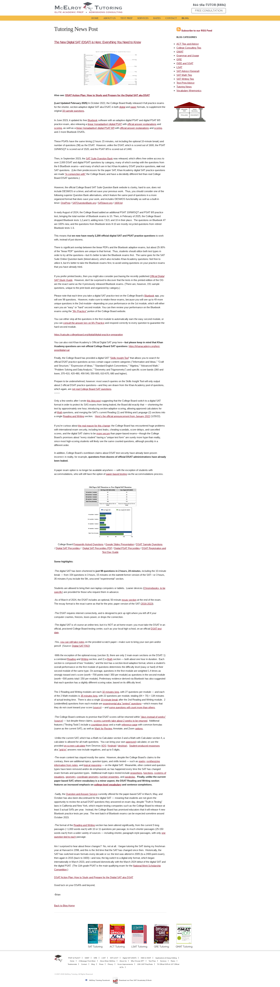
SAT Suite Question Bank (99, 158)
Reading (71, 659)
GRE (179, 59)
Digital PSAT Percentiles (127, 548)
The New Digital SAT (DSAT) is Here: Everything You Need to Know (97, 42)
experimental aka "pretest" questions (122, 703)
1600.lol (118, 203)
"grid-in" (63, 749)
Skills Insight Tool (119, 358)
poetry (142, 761)
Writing (84, 659)
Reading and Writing (73, 416)
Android (112, 745)
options (139, 728)
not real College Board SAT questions (91, 389)
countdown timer (99, 724)
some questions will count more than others (132, 707)
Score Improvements (125, 964)
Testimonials (72, 964)
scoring (58, 128)
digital (122, 107)
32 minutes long (110, 691)
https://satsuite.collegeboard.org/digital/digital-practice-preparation (88, 334)
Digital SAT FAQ (80, 645)
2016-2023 (146, 603)
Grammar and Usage (187, 55)
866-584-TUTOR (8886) (209, 4)
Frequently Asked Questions (88, 544)
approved (131, 741)
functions (148, 773)
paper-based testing (116, 474)
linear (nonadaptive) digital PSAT (105, 124)
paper (133, 107)
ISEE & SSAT (146, 958)
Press (101, 964)
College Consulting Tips (188, 47)
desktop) (122, 745)
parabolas (130, 776)
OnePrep (65, 203)
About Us (123, 961)
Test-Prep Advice (185, 82)
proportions (136, 773)
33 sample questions (73, 110)
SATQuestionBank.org (84, 203)
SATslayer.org (105, 203)
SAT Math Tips (184, 75)
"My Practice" (79, 311)
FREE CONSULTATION (208, 10)
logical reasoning (92, 765)
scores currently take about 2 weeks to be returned (120, 720)
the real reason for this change (94, 425)
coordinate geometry (87, 776)
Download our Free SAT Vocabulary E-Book (135, 980)
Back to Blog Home (64, 905)
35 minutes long (89, 695)
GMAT (179, 51)
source (97, 707)
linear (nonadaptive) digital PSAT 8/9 (95, 128)
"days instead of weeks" (153, 716)
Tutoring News (184, 86)
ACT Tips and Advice (187, 43)
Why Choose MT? (137, 961)
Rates (173, 961)
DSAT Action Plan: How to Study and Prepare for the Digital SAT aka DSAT (107, 95)
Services (163, 961)
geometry (71, 776)
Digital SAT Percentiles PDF (97, 548)
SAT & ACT (114, 958)
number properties (109, 776)
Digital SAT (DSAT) (129, 958)
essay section (129, 599)
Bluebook (93, 120)
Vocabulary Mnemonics (188, 90)
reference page (129, 724)
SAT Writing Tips (185, 78)
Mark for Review (103, 728)
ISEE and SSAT (184, 63)
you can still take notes (72, 642)
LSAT (179, 67)
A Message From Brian (87, 961)
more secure (103, 433)
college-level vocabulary (107, 784)
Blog (93, 964)
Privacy (110, 964)
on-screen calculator (74, 745)
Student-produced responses (144, 745)
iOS (104, 745)
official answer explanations (141, 124)
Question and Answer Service (81, 794)
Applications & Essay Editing (166, 958)
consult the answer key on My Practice (83, 322)
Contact (84, 964)
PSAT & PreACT (74, 958)
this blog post (94, 400)
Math (59, 412)
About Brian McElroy (107, 961)
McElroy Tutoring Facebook (99, 980)
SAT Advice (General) (187, 71)
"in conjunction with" (75, 174)
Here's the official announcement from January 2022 (122, 416)
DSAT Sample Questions (149, 544)
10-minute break (109, 699)
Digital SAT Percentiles (68, 548)
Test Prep (152, 961)
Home (72, 961)
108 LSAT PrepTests (145, 964)
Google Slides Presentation (119, 544)
